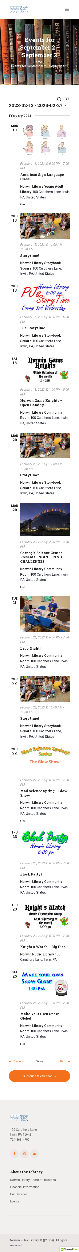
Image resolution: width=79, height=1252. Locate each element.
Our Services (19, 1194)
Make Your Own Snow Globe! (39, 1016)
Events (14, 1201)
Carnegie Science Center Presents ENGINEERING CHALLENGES (41, 557)
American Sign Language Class (42, 177)
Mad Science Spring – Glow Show (44, 793)
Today (39, 1061)
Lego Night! (30, 648)
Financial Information (24, 1187)
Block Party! (31, 874)
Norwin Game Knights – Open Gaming (41, 402)
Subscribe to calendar (37, 1076)
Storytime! (29, 256)
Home (37, 62)
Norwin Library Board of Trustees (33, 1180)
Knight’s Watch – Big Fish (43, 947)
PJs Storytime (32, 328)
